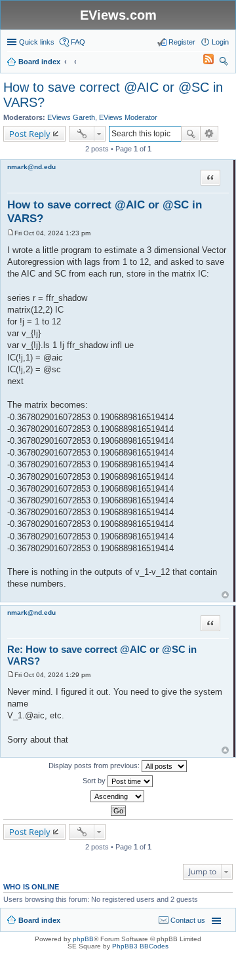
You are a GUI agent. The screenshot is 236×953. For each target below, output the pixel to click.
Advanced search (209, 134)
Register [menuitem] (181, 42)
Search (191, 134)
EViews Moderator (128, 117)
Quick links (36, 42)
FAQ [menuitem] (78, 42)
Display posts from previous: (95, 765)
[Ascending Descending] (118, 796)
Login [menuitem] (220, 42)
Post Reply (29, 134)
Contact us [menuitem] (187, 920)
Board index (39, 920)
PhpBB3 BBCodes (140, 946)
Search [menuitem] (223, 63)
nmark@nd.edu (31, 166)
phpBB (83, 939)
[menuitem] (202, 61)
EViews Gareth (71, 117)
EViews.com (118, 15)
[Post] (10, 233)
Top (225, 594)
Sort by (95, 781)
